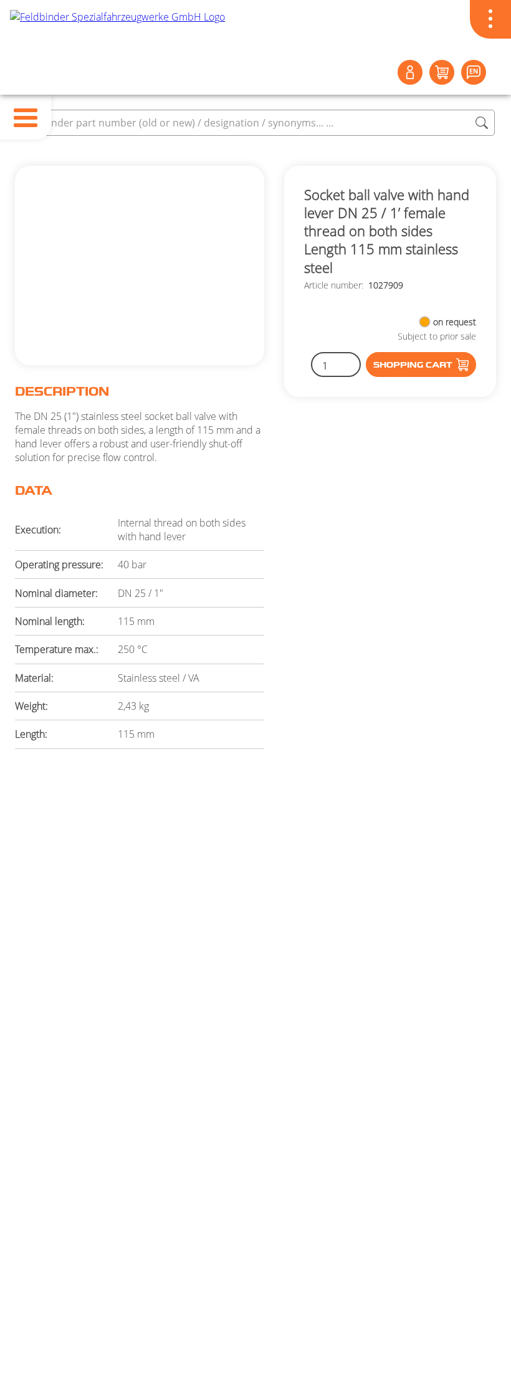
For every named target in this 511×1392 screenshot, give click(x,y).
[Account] (410, 72)
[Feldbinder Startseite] (255, 32)
